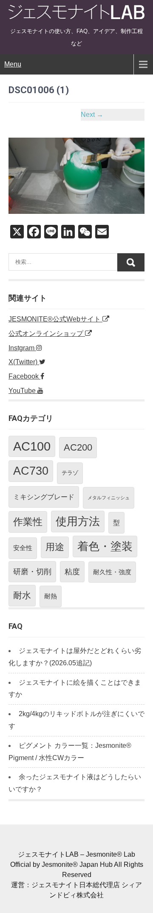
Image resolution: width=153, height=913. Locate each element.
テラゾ (70, 473)
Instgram (22, 347)
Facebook (24, 376)
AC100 (32, 446)
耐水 (22, 595)
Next (92, 114)
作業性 (27, 521)
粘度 (72, 571)
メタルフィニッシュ (109, 497)
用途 (54, 547)
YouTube (22, 390)
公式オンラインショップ (46, 333)
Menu (12, 64)
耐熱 (50, 596)
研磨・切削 (32, 571)
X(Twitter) (23, 361)
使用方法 (78, 521)
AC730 (30, 471)
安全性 (22, 547)
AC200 (78, 447)
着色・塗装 (105, 546)
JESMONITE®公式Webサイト (55, 319)
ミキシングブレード (43, 497)
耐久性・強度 (112, 571)
